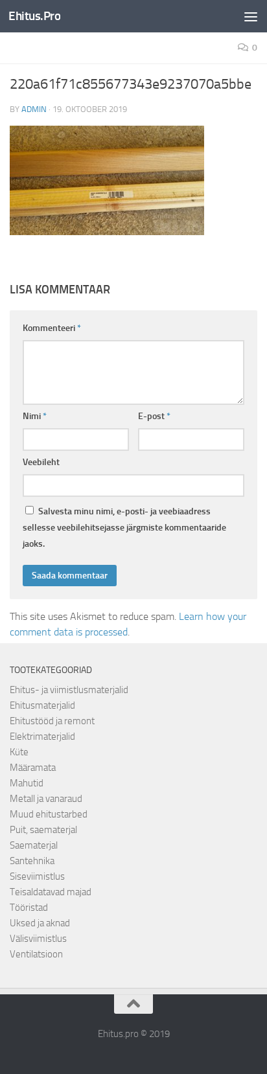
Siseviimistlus (37, 876)
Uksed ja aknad (40, 923)
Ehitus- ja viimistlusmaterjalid (69, 690)
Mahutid (26, 783)
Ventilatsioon (36, 954)
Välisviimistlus (38, 938)
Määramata (33, 767)
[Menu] (251, 16)
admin (34, 109)
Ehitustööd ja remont (52, 721)
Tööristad (29, 907)
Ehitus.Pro (34, 15)
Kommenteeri (52, 328)
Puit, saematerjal (43, 830)
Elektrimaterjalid (42, 736)
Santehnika (32, 861)
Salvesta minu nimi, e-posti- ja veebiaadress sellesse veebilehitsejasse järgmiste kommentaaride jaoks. (124, 527)
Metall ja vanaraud (46, 799)
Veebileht (41, 462)
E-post (154, 416)
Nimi (35, 416)
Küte (19, 752)
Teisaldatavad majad (50, 892)
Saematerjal (34, 845)
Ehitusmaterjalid (42, 705)
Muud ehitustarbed (48, 814)
